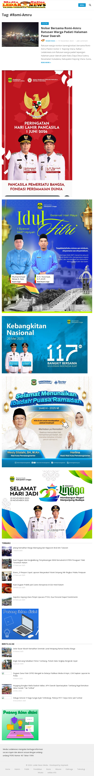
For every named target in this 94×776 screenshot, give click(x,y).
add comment (82, 41)
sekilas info (51, 772)
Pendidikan (37, 769)
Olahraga (69, 769)
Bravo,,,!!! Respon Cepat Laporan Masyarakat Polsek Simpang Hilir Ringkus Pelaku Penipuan (49, 572)
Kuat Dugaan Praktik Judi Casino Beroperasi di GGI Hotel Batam (38, 585)
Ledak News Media (40, 765)
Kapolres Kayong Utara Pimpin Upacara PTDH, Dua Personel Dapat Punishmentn (45, 597)
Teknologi (81, 769)
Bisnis (48, 769)
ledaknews (50, 41)
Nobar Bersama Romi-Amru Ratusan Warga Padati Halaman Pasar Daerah (64, 32)
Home (7, 769)
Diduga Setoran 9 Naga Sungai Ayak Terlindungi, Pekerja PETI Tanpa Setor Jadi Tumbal (47, 698)
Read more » (46, 62)
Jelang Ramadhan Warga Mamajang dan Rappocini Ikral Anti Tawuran (40, 548)
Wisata (40, 772)
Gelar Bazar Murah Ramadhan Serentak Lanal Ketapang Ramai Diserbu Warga (44, 648)
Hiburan (58, 769)
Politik (44, 23)
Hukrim (17, 769)
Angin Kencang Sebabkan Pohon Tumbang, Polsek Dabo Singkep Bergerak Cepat (45, 661)
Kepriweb (64, 765)
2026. (30, 765)
